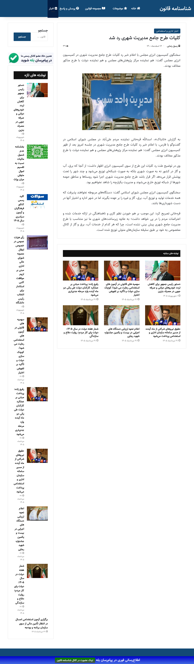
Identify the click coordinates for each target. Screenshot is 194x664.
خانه (134, 8)
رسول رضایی (172, 46)
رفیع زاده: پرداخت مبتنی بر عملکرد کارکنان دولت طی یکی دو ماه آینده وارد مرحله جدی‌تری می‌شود (80, 289)
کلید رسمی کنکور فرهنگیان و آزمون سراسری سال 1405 (19, 208)
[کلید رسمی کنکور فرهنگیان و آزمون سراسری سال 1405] (37, 201)
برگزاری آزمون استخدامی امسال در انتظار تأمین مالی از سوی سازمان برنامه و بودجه (32, 623)
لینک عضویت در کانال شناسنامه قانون (75, 660)
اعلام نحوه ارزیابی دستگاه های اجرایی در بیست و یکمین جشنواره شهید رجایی (122, 332)
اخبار (52, 8)
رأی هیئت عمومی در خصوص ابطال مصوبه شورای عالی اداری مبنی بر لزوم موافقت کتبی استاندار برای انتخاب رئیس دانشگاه (19, 270)
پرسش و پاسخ (68, 8)
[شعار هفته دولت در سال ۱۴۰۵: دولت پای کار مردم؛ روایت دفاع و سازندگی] (80, 315)
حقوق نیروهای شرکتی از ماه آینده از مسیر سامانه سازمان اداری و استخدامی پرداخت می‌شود (163, 332)
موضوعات (118, 8)
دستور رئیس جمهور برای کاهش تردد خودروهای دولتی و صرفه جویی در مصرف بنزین (164, 287)
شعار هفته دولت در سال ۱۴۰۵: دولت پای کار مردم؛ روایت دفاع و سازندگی (81, 332)
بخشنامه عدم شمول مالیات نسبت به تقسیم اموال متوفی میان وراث (19, 163)
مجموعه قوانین (93, 8)
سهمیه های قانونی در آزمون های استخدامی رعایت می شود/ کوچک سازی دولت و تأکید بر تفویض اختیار (121, 289)
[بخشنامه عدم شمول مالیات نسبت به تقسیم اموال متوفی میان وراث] (37, 152)
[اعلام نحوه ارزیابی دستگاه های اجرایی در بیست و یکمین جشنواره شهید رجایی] (121, 315)
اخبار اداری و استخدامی (167, 31)
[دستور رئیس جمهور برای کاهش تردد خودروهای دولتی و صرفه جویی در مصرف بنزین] (163, 270)
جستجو (43, 30)
